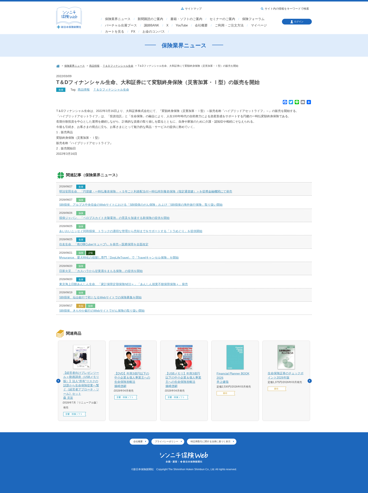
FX (133, 31)
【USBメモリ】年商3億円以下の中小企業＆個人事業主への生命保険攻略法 (183, 380)
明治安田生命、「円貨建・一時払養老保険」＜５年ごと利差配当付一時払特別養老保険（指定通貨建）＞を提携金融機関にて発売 (145, 191)
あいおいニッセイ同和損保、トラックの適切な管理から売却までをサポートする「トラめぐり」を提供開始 (130, 231)
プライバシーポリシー (166, 441)
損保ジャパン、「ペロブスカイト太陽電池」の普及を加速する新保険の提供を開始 (114, 218)
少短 (90, 253)
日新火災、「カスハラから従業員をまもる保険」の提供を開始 (101, 271)
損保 (81, 200)
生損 (81, 306)
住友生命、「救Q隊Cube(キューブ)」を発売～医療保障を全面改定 (103, 244)
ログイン (298, 21)
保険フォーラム (253, 19)
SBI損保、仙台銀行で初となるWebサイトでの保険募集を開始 (100, 297)
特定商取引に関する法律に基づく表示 (210, 441)
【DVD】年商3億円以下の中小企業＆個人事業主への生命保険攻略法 (132, 380)
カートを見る (114, 31)
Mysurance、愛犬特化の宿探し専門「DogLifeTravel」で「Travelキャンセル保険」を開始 (119, 257)
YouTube (182, 25)
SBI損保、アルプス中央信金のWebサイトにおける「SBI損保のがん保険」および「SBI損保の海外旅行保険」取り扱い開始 (141, 204)
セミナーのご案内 (222, 19)
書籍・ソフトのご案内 (186, 19)
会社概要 (201, 25)
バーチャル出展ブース (121, 25)
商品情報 (84, 89)
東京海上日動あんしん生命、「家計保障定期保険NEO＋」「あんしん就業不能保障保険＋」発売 (123, 284)
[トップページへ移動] (58, 65)
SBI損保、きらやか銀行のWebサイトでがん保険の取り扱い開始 (102, 310)
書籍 (225, 393)
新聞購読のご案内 (150, 19)
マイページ (259, 25)
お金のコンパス (153, 31)
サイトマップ (193, 8)
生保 (61, 89)
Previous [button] (58, 381)
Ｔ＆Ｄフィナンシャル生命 (111, 89)
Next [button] (310, 381)
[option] (82, 381)
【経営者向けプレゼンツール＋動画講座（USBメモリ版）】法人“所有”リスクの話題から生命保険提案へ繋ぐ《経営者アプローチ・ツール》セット (81, 385)
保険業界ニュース (118, 19)
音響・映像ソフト (73, 414)
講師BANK (151, 25)
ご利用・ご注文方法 (229, 25)
